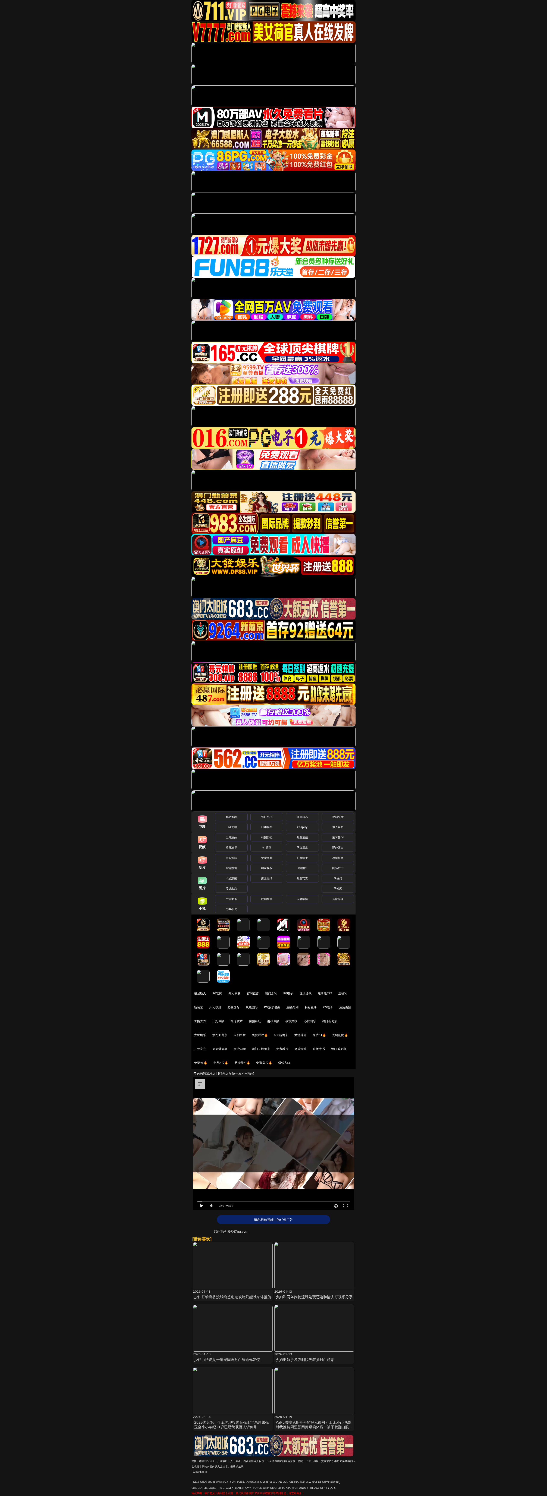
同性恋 (338, 888)
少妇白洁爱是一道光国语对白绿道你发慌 (227, 1359)
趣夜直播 (273, 1021)
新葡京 (198, 1007)
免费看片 (282, 1049)
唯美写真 (302, 878)
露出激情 (266, 878)
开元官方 (200, 1049)
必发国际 (310, 1021)
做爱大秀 (300, 1049)
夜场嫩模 (291, 1021)
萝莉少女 (338, 817)
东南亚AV (338, 837)
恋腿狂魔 (338, 858)
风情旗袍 (231, 868)
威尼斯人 (200, 993)
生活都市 (231, 899)
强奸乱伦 (266, 817)
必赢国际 (234, 1007)
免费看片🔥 (260, 1035)
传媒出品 (231, 888)
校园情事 (266, 899)
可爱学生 (302, 858)
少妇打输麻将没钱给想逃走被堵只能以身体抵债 (232, 1296)
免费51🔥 (319, 1035)
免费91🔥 (200, 1063)
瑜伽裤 (302, 868)
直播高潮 (292, 1007)
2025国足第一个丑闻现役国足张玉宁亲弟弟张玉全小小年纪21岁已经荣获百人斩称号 (231, 1424)
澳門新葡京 (220, 1035)
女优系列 (266, 858)
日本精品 (266, 827)
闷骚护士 (338, 868)
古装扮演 (231, 858)
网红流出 (302, 847)
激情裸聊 (300, 1035)
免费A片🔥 (220, 1063)
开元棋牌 (234, 993)
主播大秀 (200, 1021)
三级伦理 (231, 827)
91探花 (266, 847)
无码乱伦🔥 (340, 1035)
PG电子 (288, 993)
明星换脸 (266, 868)
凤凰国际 (252, 1007)
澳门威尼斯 (338, 1049)
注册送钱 (306, 993)
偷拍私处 (255, 1021)
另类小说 (231, 909)
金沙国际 (240, 1049)
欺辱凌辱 (231, 847)
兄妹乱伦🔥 (242, 1063)
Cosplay (302, 827)
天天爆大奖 (220, 1049)
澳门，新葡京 (261, 1049)
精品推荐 (231, 817)
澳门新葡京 (329, 1021)
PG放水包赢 (272, 1007)
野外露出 (338, 847)
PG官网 (217, 993)
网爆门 (338, 878)
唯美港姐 (302, 837)
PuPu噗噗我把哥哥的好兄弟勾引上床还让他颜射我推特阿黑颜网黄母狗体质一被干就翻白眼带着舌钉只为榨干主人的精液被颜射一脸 (314, 1427)
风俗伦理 (338, 899)
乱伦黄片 (237, 1021)
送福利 (342, 993)
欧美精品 (302, 817)
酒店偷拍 (345, 1007)
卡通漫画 (231, 878)
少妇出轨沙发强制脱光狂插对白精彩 (305, 1359)
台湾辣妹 (231, 837)
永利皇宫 (240, 1035)
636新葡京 (281, 1035)
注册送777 (325, 993)
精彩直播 (311, 1007)
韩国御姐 (266, 837)
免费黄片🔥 (264, 1063)
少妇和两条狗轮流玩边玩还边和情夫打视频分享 (314, 1296)
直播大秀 (319, 1049)
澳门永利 (271, 993)
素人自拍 (338, 827)
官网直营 (253, 993)
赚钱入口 (284, 1063)
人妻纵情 (302, 899)
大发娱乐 (200, 1035)
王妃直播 (218, 1021)
